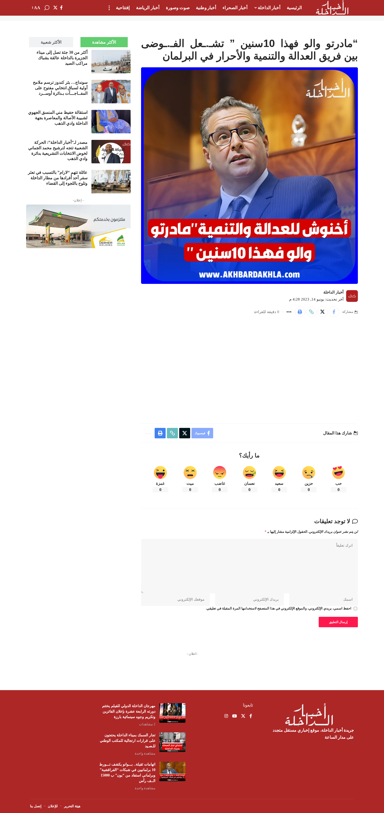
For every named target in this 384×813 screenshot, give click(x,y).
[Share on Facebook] (334, 312)
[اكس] (55, 7)
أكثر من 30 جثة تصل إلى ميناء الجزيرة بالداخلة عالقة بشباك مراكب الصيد (62, 57)
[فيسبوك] (61, 7)
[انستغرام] (226, 716)
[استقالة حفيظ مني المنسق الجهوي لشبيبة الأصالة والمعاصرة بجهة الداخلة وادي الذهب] (111, 121)
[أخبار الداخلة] (332, 8)
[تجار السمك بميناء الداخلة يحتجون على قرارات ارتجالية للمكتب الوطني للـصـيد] (172, 742)
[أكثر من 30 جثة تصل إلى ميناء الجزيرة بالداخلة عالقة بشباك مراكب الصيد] (111, 61)
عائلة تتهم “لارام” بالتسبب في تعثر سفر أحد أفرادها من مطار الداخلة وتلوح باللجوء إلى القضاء (58, 178)
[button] (109, 8)
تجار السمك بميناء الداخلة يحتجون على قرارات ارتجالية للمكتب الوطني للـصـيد (127, 740)
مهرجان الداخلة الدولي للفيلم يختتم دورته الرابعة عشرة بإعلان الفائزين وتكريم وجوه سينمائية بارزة (128, 711)
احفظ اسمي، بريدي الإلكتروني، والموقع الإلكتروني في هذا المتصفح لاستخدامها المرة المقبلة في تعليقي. (278, 608)
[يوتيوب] (234, 716)
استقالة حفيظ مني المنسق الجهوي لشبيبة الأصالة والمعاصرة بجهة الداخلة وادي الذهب (58, 117)
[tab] (104, 42)
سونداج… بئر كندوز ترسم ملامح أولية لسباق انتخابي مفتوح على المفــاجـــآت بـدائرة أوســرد (60, 87)
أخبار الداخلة (333, 292)
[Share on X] (322, 312)
